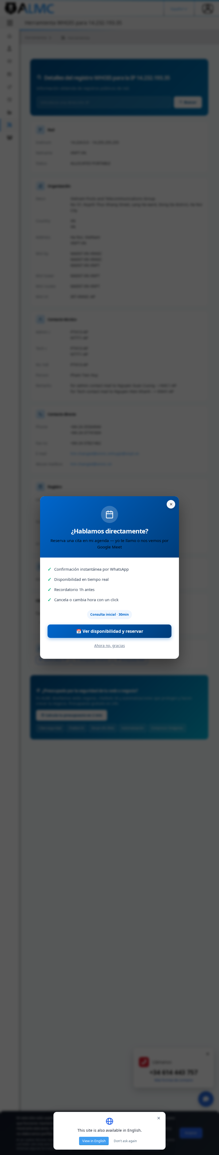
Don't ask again (125, 1141)
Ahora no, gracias (109, 645)
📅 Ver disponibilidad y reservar (109, 631)
